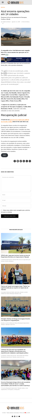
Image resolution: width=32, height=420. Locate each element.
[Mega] (16, 59)
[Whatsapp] (27, 161)
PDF (4, 155)
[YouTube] (19, 416)
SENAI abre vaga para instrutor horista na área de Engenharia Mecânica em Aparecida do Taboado (15, 256)
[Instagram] (17, 416)
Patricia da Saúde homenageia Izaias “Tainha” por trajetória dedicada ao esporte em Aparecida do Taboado (15, 287)
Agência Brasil (7, 21)
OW (29, 412)
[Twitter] (21, 161)
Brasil (3, 7)
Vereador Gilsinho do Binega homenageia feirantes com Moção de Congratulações (15, 319)
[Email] (30, 161)
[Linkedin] (24, 161)
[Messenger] (18, 161)
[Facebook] (15, 161)
